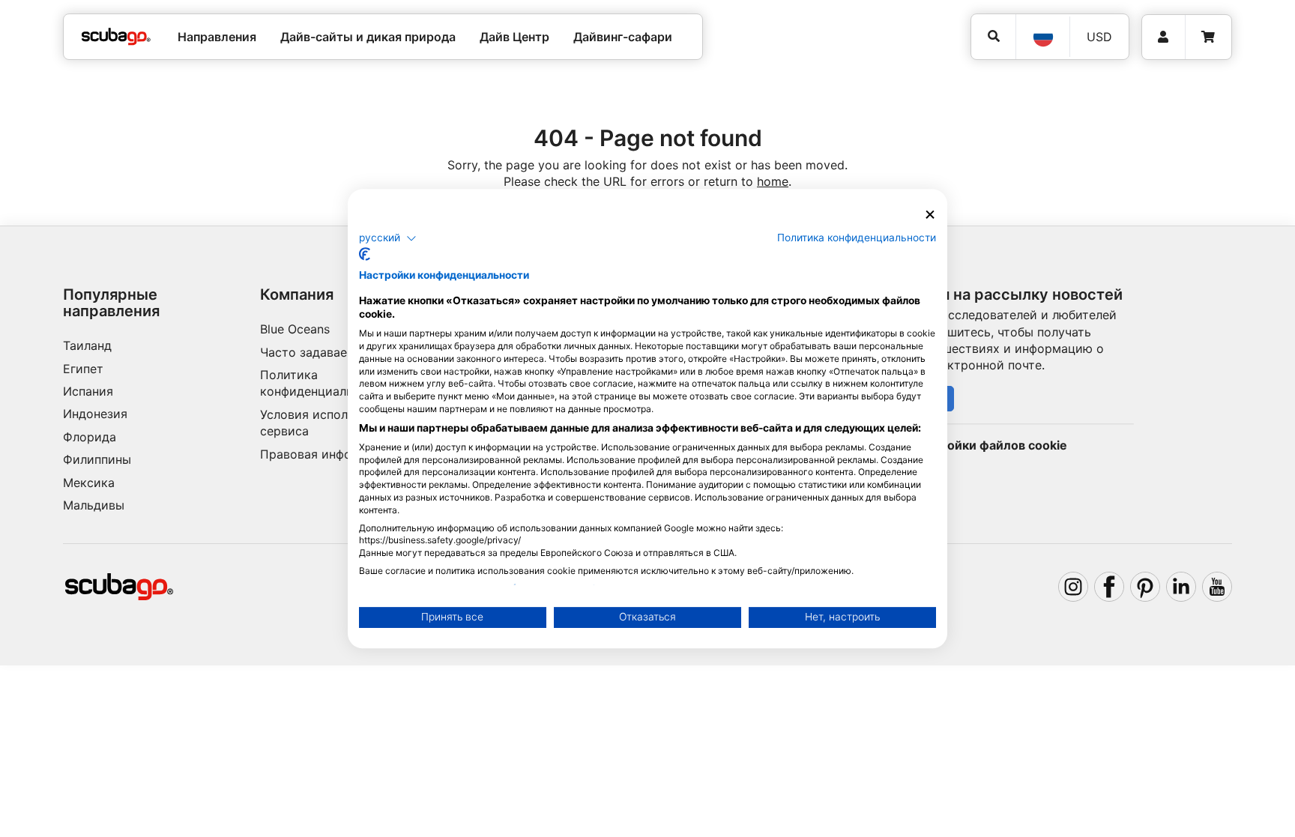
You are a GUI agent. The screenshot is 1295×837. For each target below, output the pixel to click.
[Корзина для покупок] (1208, 37)
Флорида (89, 436)
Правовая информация (328, 454)
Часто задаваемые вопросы (343, 352)
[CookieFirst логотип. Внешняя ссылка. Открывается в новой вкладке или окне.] (364, 254)
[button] (388, 238)
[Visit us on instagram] (1073, 587)
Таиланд (87, 345)
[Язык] (1042, 36)
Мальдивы (93, 505)
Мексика (89, 482)
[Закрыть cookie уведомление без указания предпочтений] (930, 214)
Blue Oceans (295, 328)
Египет (83, 368)
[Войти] (1163, 37)
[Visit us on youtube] (1217, 587)
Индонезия (95, 413)
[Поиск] (993, 36)
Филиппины (97, 459)
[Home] (116, 37)
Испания (88, 391)
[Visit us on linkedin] (1181, 587)
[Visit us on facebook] (1109, 587)
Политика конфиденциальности (856, 238)
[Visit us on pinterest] (1145, 587)
